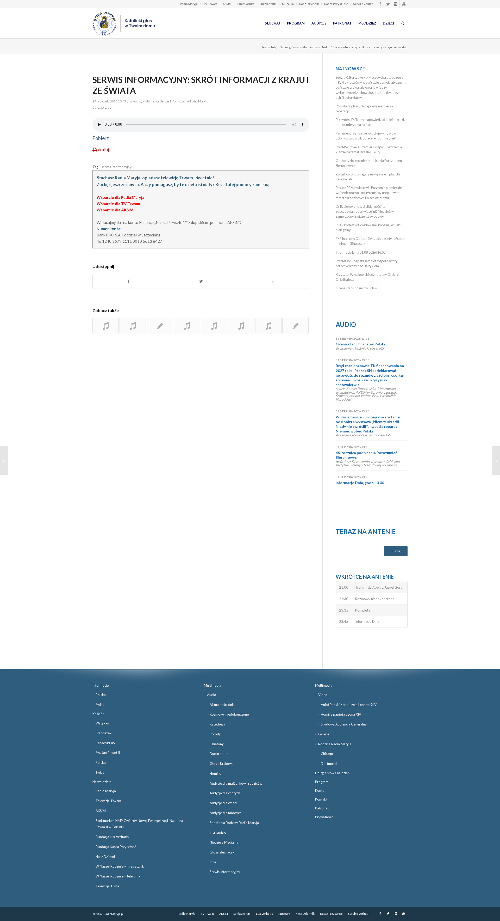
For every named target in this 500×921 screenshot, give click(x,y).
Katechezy (217, 724)
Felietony (217, 744)
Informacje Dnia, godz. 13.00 (360, 482)
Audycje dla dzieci (223, 803)
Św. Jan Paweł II (108, 753)
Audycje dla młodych (225, 813)
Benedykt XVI (106, 743)
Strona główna (289, 47)
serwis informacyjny (116, 167)
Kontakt (321, 799)
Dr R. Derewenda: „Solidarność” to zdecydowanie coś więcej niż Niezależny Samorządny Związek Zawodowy (365, 211)
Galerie (323, 734)
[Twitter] (388, 4)
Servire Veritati (363, 3)
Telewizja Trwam (108, 801)
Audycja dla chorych (225, 793)
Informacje (100, 685)
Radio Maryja (189, 3)
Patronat (322, 808)
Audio (325, 47)
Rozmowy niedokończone (229, 714)
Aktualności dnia (222, 705)
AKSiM (227, 3)
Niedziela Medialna (224, 842)
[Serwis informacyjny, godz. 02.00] (241, 325)
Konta (319, 790)
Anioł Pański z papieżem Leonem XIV (349, 705)
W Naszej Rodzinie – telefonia (118, 876)
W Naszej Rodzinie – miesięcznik (120, 866)
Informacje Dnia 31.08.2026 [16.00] (361, 252)
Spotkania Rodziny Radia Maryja (234, 823)
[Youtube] (404, 4)
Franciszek (103, 733)
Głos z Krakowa (222, 763)
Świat (100, 705)
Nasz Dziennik (309, 3)
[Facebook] (380, 4)
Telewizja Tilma (107, 886)
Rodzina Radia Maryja (334, 744)
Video (322, 695)
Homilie (215, 773)
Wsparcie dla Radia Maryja (120, 197)
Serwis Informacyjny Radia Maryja (184, 101)
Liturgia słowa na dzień (332, 773)
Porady (215, 734)
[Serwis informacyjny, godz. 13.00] (160, 325)
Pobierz (100, 138)
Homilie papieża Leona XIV (341, 714)
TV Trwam (210, 3)
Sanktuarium (245, 3)
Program (321, 782)
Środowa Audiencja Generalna (344, 724)
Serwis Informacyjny (225, 872)
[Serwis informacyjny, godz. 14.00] (268, 325)
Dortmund (329, 763)
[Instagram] (395, 4)
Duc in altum (219, 754)
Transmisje (218, 832)
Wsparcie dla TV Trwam (118, 203)
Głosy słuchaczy (222, 852)
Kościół (98, 714)
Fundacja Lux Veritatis (112, 837)
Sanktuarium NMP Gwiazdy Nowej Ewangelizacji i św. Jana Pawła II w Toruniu (139, 824)
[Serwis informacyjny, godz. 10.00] (105, 325)
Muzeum (288, 3)
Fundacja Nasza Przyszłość (116, 847)
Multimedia (310, 47)
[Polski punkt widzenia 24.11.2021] (4, 460)
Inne (213, 862)
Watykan (102, 723)
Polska (101, 695)
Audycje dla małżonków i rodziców (236, 783)
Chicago (327, 754)
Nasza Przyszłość (336, 3)
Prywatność (324, 817)
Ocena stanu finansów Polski (356, 288)
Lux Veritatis (268, 3)
